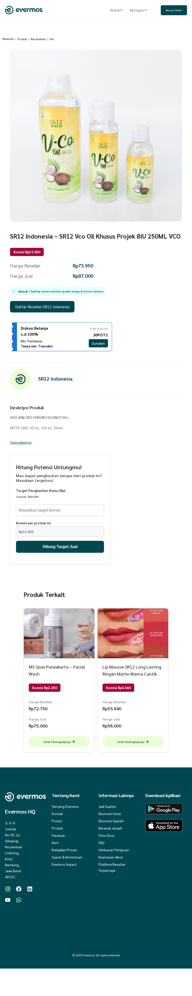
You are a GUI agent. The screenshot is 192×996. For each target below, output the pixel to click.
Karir (55, 842)
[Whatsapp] (18, 899)
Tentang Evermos (65, 806)
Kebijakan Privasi (64, 850)
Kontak (57, 813)
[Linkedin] (29, 888)
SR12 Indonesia (55, 378)
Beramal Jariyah (110, 828)
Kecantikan (38, 39)
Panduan (58, 835)
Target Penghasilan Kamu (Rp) (40, 490)
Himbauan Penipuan (113, 850)
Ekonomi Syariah (111, 821)
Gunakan (98, 343)
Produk (22, 39)
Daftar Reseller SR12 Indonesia (42, 306)
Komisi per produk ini (33, 523)
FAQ (101, 842)
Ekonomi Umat (109, 813)
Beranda (8, 39)
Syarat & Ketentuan (67, 857)
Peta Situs (106, 835)
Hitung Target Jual (60, 547)
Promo (57, 821)
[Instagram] (7, 888)
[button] (58, 291)
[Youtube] (7, 899)
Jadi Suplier (107, 806)
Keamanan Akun (110, 857)
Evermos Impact (64, 864)
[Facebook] (18, 888)
